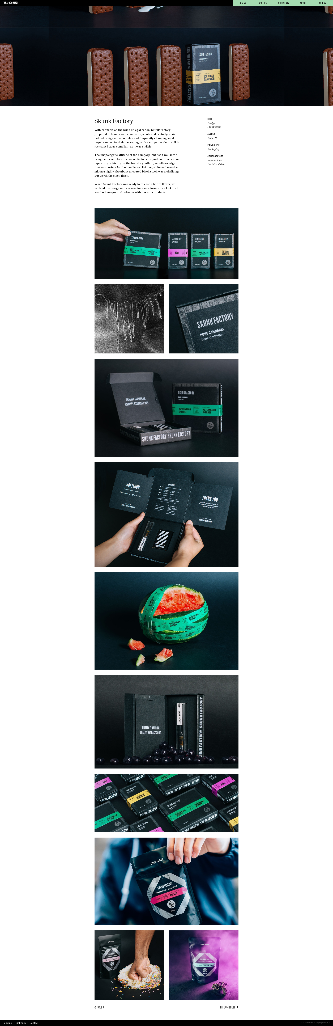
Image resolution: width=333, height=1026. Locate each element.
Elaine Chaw (214, 160)
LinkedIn (21, 1023)
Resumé (7, 1023)
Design (243, 3)
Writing (263, 3)
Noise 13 (212, 138)
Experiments (283, 3)
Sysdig (101, 1007)
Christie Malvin (216, 164)
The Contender (228, 1007)
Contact (323, 3)
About (303, 3)
